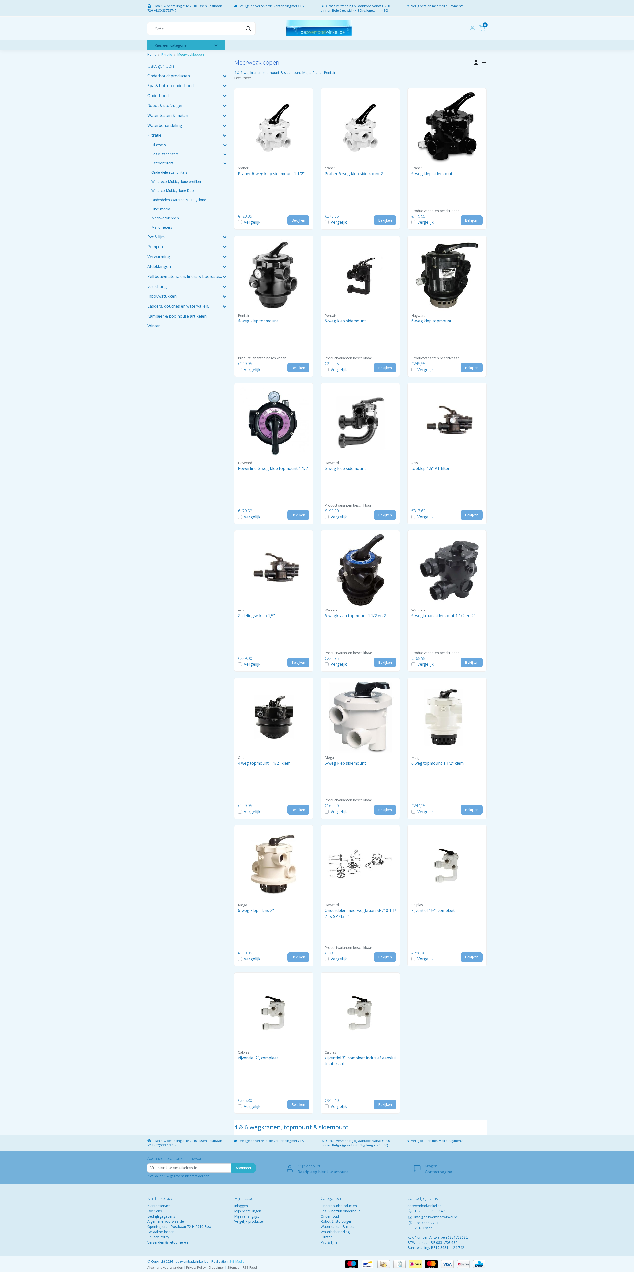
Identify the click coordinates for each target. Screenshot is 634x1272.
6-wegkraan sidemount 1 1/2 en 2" (443, 615)
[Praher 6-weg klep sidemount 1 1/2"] (273, 127)
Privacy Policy (158, 1237)
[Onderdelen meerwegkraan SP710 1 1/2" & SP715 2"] (360, 864)
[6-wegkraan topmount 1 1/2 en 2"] (360, 570)
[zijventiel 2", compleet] (273, 1012)
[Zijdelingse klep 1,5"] (273, 570)
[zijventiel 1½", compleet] (447, 864)
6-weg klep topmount (258, 321)
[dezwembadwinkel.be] (319, 28)
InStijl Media (235, 1261)
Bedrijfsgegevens (161, 1216)
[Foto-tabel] (476, 62)
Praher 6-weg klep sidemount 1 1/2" (271, 173)
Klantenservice (159, 1205)
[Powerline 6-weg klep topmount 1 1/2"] (273, 422)
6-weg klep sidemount (431, 173)
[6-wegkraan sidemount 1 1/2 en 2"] (447, 570)
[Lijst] (483, 62)
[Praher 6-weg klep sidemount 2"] (360, 127)
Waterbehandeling (335, 1231)
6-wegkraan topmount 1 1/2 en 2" (356, 615)
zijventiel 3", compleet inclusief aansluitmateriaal (360, 1060)
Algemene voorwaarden (166, 1221)
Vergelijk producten (249, 1221)
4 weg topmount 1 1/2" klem (264, 763)
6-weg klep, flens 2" (256, 910)
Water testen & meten (339, 1226)
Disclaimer (216, 1267)
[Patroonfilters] (225, 163)
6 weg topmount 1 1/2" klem (437, 763)
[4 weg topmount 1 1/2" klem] (273, 717)
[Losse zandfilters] (225, 154)
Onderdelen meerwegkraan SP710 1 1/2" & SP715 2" (360, 913)
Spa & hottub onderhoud (341, 1211)
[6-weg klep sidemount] (447, 127)
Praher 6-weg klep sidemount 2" (354, 173)
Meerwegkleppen (190, 54)
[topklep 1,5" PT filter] (447, 422)
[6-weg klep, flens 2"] (273, 864)
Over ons (154, 1211)
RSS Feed (250, 1267)
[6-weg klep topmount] (273, 275)
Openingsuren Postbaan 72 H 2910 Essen (180, 1226)
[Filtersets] (225, 144)
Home (151, 54)
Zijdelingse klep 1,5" (256, 615)
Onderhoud (330, 1216)
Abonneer (243, 1168)
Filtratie (166, 54)
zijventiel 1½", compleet (433, 910)
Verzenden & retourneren (167, 1242)
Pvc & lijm (329, 1242)
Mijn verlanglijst (246, 1216)
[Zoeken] (248, 28)
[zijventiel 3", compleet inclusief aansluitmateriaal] (360, 1012)
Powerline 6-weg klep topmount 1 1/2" (273, 468)
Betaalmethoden (160, 1231)
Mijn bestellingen (247, 1211)
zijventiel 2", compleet (258, 1057)
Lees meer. (243, 77)
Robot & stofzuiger (336, 1221)
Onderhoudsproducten (339, 1205)
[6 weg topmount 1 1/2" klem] (447, 717)
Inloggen (241, 1205)
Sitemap (233, 1267)
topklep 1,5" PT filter (430, 468)
